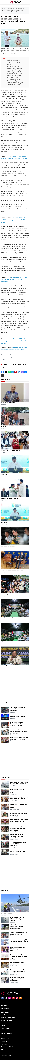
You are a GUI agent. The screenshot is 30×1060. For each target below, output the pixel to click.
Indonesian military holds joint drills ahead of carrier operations (14, 912)
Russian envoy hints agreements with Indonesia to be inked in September (12, 569)
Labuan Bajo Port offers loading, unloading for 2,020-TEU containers (14, 279)
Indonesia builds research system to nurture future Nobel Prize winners (17, 851)
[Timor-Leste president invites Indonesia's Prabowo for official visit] (15, 392)
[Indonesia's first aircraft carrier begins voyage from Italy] (5, 822)
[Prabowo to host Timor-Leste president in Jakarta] (15, 416)
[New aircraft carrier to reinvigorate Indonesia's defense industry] (5, 837)
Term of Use (4, 1036)
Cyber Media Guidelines (8, 1046)
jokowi (14, 364)
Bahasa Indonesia (6, 1033)
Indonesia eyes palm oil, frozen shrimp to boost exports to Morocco (17, 724)
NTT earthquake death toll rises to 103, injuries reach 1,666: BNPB (18, 843)
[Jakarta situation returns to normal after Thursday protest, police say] (5, 927)
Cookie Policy (5, 1041)
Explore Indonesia (6, 1020)
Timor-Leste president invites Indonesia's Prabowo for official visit (14, 401)
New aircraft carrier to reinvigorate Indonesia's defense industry (17, 836)
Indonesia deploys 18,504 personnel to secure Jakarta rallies (18, 791)
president (7, 364)
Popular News (5, 777)
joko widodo (22, 364)
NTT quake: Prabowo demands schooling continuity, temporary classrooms (14, 593)
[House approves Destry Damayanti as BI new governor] (5, 964)
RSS (2, 1049)
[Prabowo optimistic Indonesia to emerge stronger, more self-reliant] (15, 488)
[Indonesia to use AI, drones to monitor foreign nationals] (5, 799)
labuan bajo (5, 367)
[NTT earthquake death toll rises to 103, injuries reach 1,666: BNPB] (5, 844)
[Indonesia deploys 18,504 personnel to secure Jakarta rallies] (5, 791)
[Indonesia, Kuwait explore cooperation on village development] (5, 979)
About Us (4, 1044)
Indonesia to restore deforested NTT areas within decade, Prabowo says (14, 641)
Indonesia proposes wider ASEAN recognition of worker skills (18, 949)
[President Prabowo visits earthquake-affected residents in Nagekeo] (15, 655)
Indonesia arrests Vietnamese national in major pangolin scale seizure (19, 828)
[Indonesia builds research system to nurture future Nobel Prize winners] (5, 852)
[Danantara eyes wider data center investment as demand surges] (5, 957)
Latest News (5, 703)
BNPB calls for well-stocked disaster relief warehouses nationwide (14, 545)
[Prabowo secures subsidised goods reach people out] (15, 464)
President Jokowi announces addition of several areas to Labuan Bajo (13, 11)
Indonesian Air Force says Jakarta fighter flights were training (18, 919)
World (3, 1015)
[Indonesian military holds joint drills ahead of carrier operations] (15, 903)
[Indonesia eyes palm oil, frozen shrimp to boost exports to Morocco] (5, 724)
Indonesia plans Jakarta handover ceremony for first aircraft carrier (18, 813)
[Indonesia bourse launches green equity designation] (5, 717)
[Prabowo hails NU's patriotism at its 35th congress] (15, 512)
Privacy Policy (5, 1038)
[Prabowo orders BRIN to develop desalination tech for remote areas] (15, 607)
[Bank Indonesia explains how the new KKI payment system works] (5, 806)
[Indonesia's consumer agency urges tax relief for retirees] (5, 740)
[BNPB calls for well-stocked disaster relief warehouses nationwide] (15, 536)
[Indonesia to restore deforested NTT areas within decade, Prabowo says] (15, 631)
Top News (4, 890)
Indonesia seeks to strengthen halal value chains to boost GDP (19, 731)
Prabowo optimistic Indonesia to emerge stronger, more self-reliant (14, 497)
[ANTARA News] (17, 2)
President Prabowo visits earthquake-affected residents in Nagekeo (13, 664)
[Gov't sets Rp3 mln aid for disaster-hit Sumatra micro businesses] (5, 709)
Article (3, 1023)
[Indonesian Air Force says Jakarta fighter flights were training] (5, 919)
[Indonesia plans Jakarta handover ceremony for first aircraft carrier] (5, 814)
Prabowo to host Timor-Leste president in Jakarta (14, 425)
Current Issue (5, 1012)
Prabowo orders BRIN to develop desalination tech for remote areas (12, 617)
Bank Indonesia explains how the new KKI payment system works (18, 806)
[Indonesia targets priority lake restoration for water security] (5, 942)
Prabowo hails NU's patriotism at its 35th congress (14, 521)
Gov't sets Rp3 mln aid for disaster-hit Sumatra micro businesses (18, 709)
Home (6, 8)
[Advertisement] (15, 685)
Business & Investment (15, 8)
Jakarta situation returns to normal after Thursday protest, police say (18, 926)
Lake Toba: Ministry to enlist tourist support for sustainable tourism (13, 220)
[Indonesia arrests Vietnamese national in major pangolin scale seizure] (5, 829)
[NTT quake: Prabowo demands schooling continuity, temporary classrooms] (15, 584)
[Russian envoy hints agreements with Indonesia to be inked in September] (15, 560)
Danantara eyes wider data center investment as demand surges (19, 956)
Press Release (5, 1028)
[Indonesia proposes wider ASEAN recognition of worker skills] (5, 949)
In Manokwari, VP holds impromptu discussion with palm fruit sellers (13, 341)
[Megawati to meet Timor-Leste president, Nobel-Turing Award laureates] (15, 440)
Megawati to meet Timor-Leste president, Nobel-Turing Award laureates (14, 449)
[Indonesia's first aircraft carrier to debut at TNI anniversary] (5, 784)
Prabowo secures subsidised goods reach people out (14, 473)
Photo (3, 1025)
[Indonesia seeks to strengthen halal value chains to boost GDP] (5, 732)
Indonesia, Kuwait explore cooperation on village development (17, 979)
